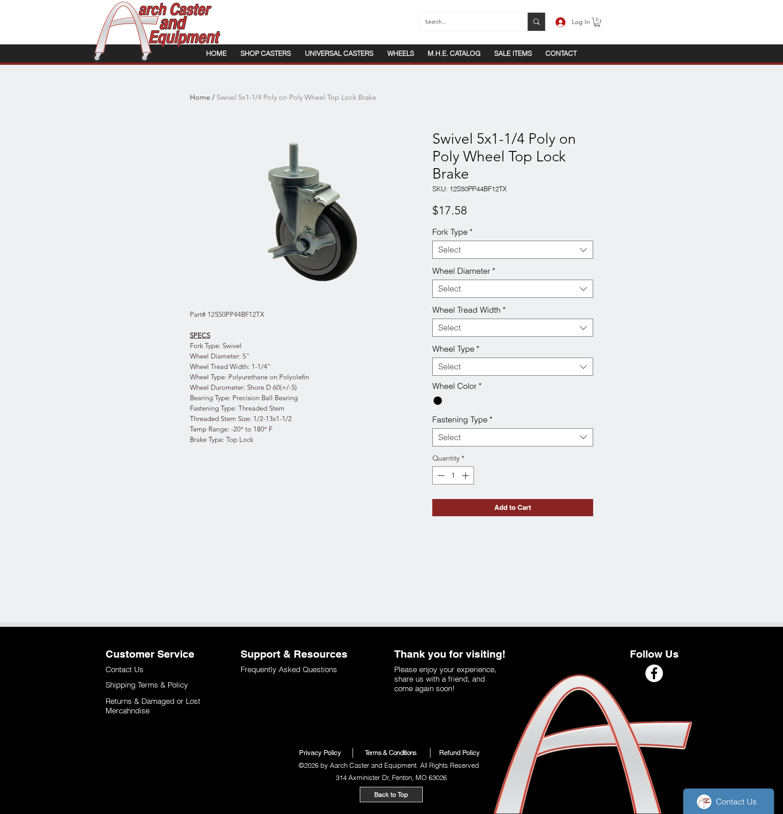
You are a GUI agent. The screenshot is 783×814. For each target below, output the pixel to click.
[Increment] (466, 475)
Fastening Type (462, 420)
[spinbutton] (453, 475)
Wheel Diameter (463, 271)
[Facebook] (654, 673)
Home (200, 97)
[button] (597, 22)
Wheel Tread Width (469, 310)
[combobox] (512, 250)
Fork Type (452, 232)
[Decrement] (440, 475)
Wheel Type (455, 349)
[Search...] (536, 22)
